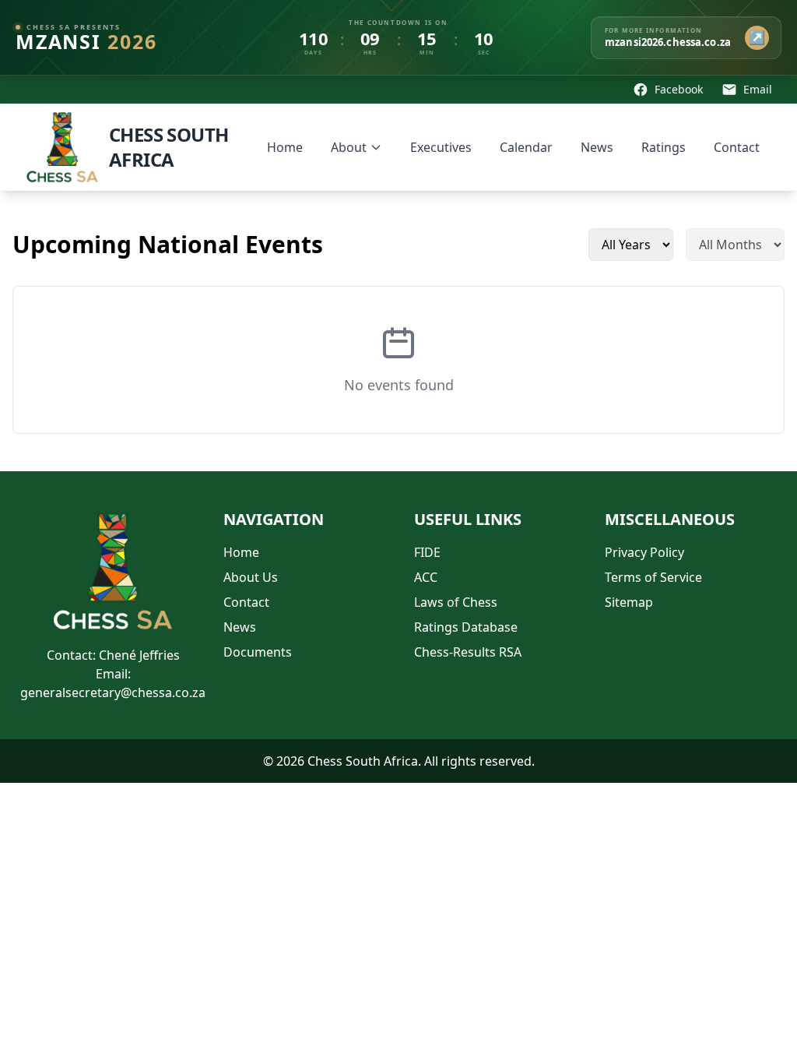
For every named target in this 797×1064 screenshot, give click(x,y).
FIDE (427, 552)
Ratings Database (466, 627)
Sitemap (629, 602)
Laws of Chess (455, 602)
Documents (257, 652)
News (597, 147)
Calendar (526, 147)
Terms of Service (653, 577)
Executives (441, 147)
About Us (250, 577)
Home (285, 147)
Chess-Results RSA (467, 652)
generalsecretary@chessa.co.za (112, 692)
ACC (425, 577)
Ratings (663, 147)
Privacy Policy (644, 552)
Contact (737, 147)
